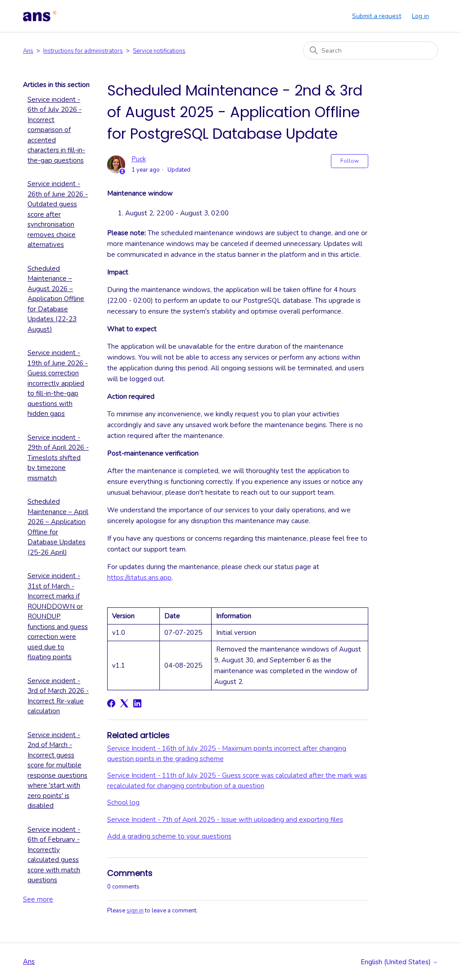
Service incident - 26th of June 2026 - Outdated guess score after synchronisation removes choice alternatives (57, 214)
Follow (349, 160)
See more (38, 899)
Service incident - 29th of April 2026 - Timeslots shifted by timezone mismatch (58, 458)
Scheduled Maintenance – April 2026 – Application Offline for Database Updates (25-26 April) (57, 527)
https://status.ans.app (139, 577)
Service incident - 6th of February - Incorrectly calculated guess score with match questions (53, 855)
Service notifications (159, 51)
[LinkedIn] (137, 703)
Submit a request (376, 16)
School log (123, 802)
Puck (138, 159)
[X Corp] (124, 703)
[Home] (40, 16)
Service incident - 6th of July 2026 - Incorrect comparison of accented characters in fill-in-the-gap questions (56, 130)
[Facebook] (111, 703)
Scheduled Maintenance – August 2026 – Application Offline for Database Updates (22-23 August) (55, 299)
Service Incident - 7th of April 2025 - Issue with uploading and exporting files (225, 819)
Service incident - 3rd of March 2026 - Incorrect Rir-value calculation (58, 696)
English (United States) (397, 962)
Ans (28, 51)
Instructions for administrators (83, 51)
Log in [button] (420, 16)
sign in (135, 911)
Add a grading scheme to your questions (169, 836)
